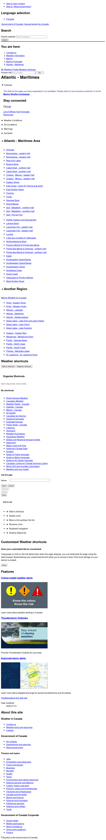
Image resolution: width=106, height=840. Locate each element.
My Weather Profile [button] (10, 69)
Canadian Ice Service (16, 415)
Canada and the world (16, 794)
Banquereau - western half (18, 156)
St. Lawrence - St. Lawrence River (21, 354)
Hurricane (10, 430)
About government (14, 747)
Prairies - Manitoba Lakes (18, 351)
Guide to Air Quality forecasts (19, 460)
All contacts (11, 741)
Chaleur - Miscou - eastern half (20, 175)
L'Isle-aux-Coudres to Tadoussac (21, 237)
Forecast (8, 84)
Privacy (9, 832)
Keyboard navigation (18, 528)
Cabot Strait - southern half (18, 171)
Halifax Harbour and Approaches (21, 219)
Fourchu (10, 193)
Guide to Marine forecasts (18, 457)
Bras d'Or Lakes (13, 160)
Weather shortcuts (27, 69)
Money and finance (15, 797)
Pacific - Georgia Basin (16, 340)
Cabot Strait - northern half (18, 167)
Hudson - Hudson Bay (16, 333)
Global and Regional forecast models (23, 439)
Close (4, 565)
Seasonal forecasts (15, 418)
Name (4, 480)
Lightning (10, 427)
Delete (4, 492)
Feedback (14, 697)
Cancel (11, 486)
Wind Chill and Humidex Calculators (23, 466)
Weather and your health (17, 469)
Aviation (10, 451)
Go (40, 73)
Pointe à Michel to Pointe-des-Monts (22, 245)
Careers (10, 730)
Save (4, 486)
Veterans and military (15, 806)
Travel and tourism (14, 764)
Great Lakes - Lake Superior (19, 328)
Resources (8, 114)
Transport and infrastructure (18, 791)
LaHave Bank (12, 223)
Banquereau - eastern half (18, 153)
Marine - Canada (14, 409)
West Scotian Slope (15, 281)
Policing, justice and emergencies (21, 788)
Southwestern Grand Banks (18, 263)
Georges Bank (12, 200)
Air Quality (11, 412)
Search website (8, 36)
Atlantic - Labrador (14, 309)
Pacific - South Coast (15, 347)
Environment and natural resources (22, 779)
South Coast (12, 273)
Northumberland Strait (16, 241)
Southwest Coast (14, 270)
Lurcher (9, 234)
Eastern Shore (12, 182)
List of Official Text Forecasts (16, 111)
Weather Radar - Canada (17, 404)
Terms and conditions (16, 829)
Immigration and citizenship (18, 761)
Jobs (8, 758)
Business (10, 767)
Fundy (9, 196)
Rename (5, 489)
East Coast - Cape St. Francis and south (24, 185)
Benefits (10, 770)
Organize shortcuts (24, 366)
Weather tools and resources (19, 727)
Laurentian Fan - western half (19, 230)
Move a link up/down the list (21, 520)
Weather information (15, 55)
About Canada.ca (14, 826)
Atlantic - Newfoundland (17, 317)
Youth (9, 809)
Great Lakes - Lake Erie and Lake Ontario (25, 320)
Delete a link (15, 515)
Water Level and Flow (16, 445)
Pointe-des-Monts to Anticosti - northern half (26, 248)
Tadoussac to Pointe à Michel (19, 277)
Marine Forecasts (14, 61)
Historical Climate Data (16, 448)
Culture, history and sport (17, 785)
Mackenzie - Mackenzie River (19, 336)
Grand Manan (12, 203)
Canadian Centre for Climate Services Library (27, 463)
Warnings (8, 128)
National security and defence (19, 782)
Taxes (9, 776)
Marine (9, 58)
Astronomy (11, 442)
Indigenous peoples (15, 803)
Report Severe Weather (17, 398)
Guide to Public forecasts (17, 454)
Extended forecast (14, 421)
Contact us (11, 724)
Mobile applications (15, 823)
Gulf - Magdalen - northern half (20, 207)
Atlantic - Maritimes (15, 64)
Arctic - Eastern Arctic (16, 302)
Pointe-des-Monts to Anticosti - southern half (26, 252)
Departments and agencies (18, 744)
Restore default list (17, 532)
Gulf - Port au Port (14, 214)
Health (9, 773)
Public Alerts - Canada (16, 424)
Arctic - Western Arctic (16, 306)
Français (10, 19)
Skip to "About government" (18, 6)
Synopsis (8, 133)
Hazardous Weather (15, 436)
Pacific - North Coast (15, 343)
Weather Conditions (13, 120)
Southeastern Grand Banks (18, 259)
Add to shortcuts (8, 366)
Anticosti (10, 149)
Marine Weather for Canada (13, 297)
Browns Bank (12, 164)
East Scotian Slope (15, 189)
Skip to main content (15, 3)
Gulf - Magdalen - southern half (20, 211)
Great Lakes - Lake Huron (18, 324)
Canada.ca (11, 52)
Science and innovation (17, 800)
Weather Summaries (15, 433)
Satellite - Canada (14, 406)
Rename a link (15, 524)
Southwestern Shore (15, 266)
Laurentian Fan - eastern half (19, 227)
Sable (9, 255)
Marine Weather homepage (16, 94)
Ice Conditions (10, 124)
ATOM (8, 106)
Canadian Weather (15, 401)
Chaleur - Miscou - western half (20, 178)
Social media (12, 820)
